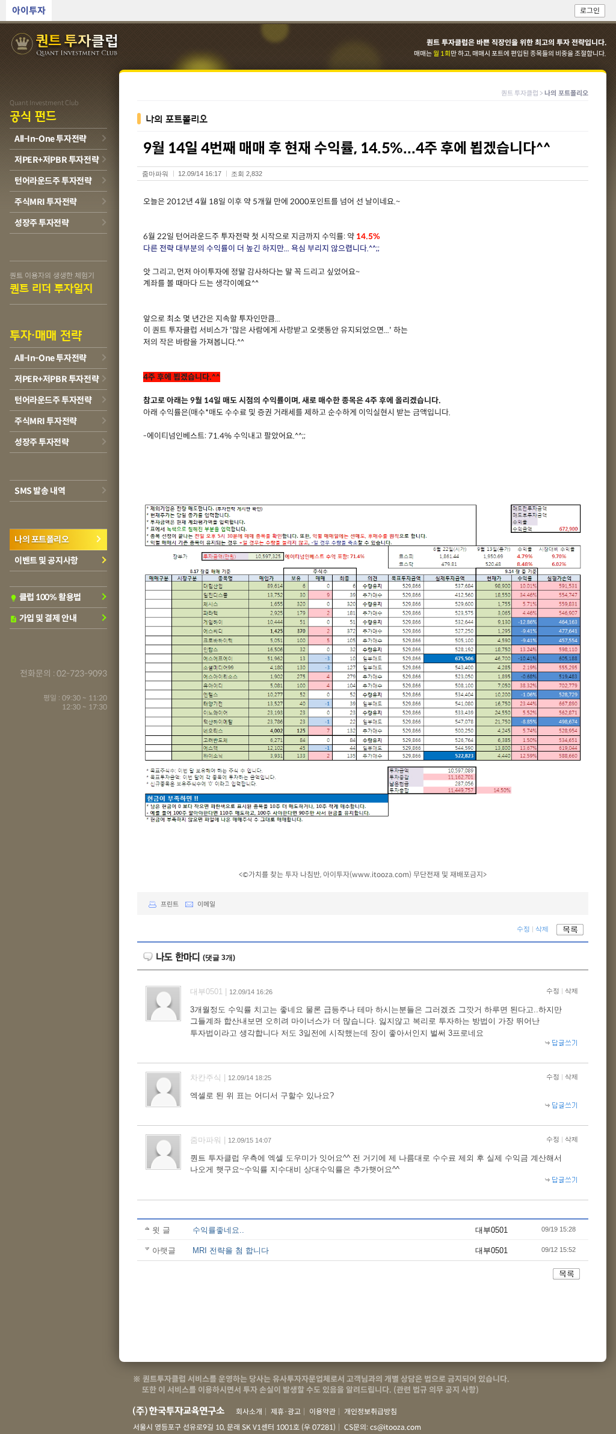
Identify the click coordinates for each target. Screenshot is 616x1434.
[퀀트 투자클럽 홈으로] (66, 45)
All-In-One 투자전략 (50, 138)
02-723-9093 (82, 673)
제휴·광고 (286, 1411)
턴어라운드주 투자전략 (52, 180)
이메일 (206, 904)
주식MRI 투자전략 (45, 201)
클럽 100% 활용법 (45, 597)
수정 (523, 929)
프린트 (170, 904)
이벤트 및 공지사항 (46, 560)
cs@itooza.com (395, 1427)
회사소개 (249, 1411)
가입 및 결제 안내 (43, 618)
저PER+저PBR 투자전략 (56, 159)
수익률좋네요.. (218, 1230)
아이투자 (29, 10)
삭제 (542, 929)
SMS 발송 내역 (39, 490)
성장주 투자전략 (41, 222)
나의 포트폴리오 (41, 539)
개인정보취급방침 (370, 1411)
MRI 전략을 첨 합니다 (230, 1250)
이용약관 (322, 1411)
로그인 (590, 10)
